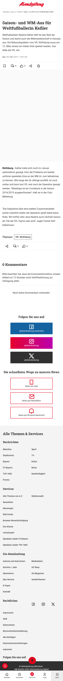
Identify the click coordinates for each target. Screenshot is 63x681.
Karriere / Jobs (10, 567)
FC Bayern (7, 467)
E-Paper (6, 585)
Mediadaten (37, 561)
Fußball (19, 12)
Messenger (8, 508)
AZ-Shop (35, 567)
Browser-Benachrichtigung (15, 520)
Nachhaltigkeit (38, 474)
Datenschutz (9, 625)
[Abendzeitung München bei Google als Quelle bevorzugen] (39, 66)
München (7, 449)
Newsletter (8, 502)
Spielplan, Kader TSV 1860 (15, 545)
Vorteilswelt (8, 533)
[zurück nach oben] (32, 661)
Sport (13, 12)
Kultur (34, 461)
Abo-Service (8, 579)
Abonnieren (8, 573)
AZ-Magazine (38, 573)
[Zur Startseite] (31, 6)
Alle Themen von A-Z (12, 496)
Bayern (6, 461)
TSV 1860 (7, 474)
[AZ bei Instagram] (43, 604)
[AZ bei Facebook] (33, 604)
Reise (34, 467)
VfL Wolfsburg (22, 237)
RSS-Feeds (8, 514)
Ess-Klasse (8, 526)
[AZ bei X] (53, 604)
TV (33, 455)
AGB (5, 619)
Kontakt (6, 592)
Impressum (8, 613)
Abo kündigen (9, 637)
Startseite (6, 12)
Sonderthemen (38, 579)
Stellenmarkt (38, 496)
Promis (6, 480)
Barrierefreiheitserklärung (15, 631)
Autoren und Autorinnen (14, 561)
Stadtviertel (8, 455)
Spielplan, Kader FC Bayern (15, 539)
